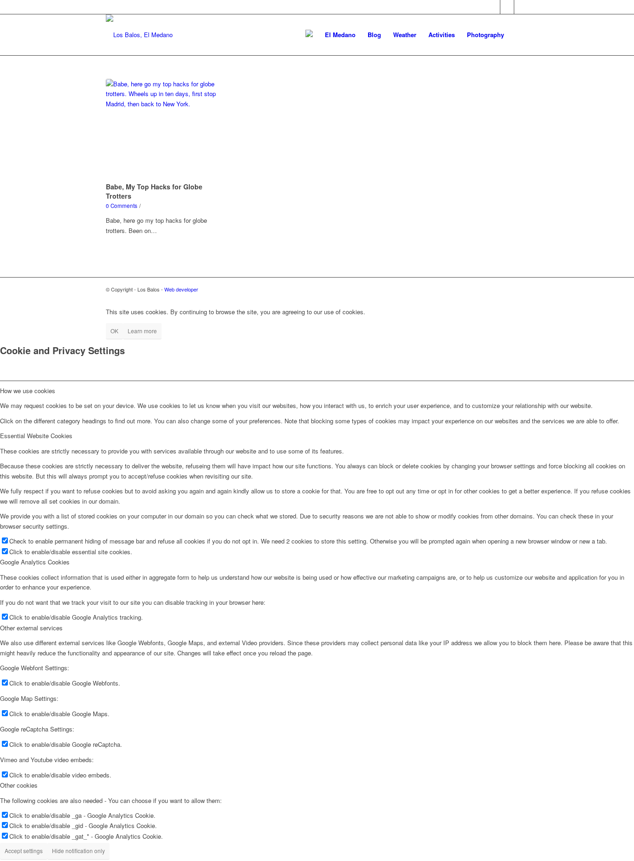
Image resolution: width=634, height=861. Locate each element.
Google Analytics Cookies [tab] (35, 561)
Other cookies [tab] (19, 785)
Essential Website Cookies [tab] (36, 435)
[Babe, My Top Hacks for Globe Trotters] (168, 129)
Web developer (181, 289)
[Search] (519, 34)
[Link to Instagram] (521, 7)
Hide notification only (78, 851)
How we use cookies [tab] (27, 390)
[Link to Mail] (507, 7)
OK (114, 331)
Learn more (142, 331)
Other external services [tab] (31, 627)
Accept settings (24, 851)
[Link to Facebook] (493, 7)
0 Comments (121, 205)
